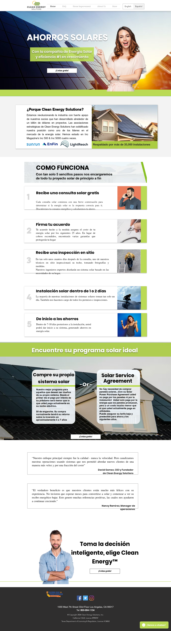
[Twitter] (85, 598)
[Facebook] (79, 598)
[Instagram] (91, 598)
